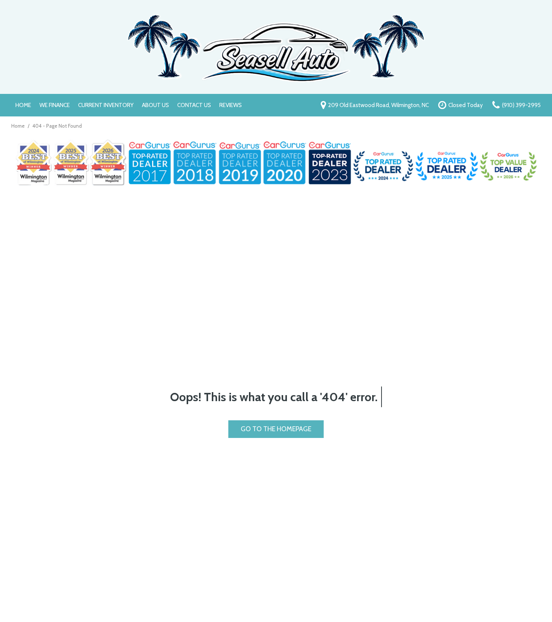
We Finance (54, 105)
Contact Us (194, 105)
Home (23, 105)
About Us (155, 105)
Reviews (230, 105)
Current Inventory (106, 105)
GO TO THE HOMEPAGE (276, 429)
